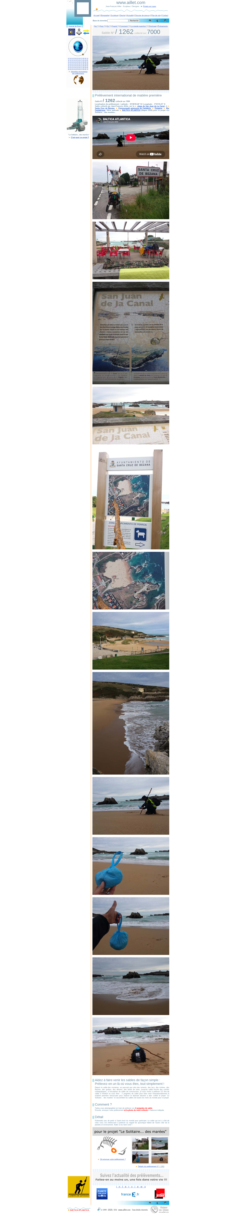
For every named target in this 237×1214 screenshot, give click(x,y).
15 (77, 60)
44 (75, 65)
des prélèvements (78, 73)
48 (83, 65)
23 (73, 62)
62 (71, 69)
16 (79, 60)
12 (71, 60)
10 (87, 58)
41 (69, 65)
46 (79, 65)
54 (75, 67)
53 (73, 67)
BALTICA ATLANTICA (131, 110)
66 (79, 69)
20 (87, 60)
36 (79, 64)
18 (83, 60)
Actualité (130, 15)
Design (122, 15)
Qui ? (96, 26)
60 (87, 67)
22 (71, 62)
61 (69, 69)
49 (85, 65)
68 (83, 69)
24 (75, 62)
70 (87, 69)
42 (71, 65)
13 (73, 60)
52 (71, 67)
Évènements (163, 26)
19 (85, 60)
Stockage (152, 26)
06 (79, 58)
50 (87, 65)
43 (73, 65)
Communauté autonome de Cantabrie (134, 108)
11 (69, 60)
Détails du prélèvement (147, 1166)
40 (87, 64)
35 (77, 64)
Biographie (105, 15)
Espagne (158, 108)
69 (85, 69)
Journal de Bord (74, 26)
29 (85, 62)
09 (85, 58)
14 (75, 60)
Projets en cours (149, 6)
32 (71, 64)
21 (69, 62)
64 (75, 69)
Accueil (96, 15)
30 (87, 62)
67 (81, 69)
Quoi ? (102, 26)
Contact (165, 15)
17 (81, 60)
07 (81, 58)
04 (75, 58)
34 (75, 64)
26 (79, 62)
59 (85, 67)
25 (77, 62)
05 (77, 58)
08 (83, 58)
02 (71, 58)
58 (83, 67)
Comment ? (124, 26)
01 (69, 58)
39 (85, 64)
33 (73, 64)
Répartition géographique (79, 71)
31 (69, 64)
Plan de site (156, 15)
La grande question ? (139, 26)
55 (77, 67)
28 (83, 62)
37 (81, 64)
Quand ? (115, 26)
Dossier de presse (142, 15)
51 (69, 67)
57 (81, 67)
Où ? (108, 26)
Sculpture (114, 15)
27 (81, 62)
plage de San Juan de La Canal (151, 106)
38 (83, 64)
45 (77, 65)
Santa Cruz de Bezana (104, 108)
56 (79, 67)
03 (73, 58)
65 (77, 69)
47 (81, 65)
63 (73, 69)
